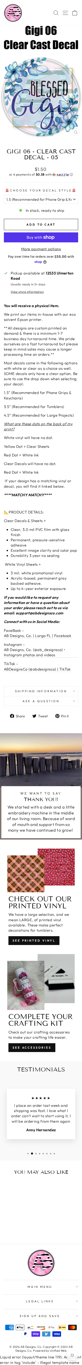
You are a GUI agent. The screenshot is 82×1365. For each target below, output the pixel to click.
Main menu (40, 1287)
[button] (41, 174)
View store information (27, 292)
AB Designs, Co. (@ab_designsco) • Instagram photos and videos (34, 652)
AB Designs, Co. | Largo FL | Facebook (37, 635)
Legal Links (40, 1301)
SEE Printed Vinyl (34, 940)
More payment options (41, 248)
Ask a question (41, 701)
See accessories (32, 1047)
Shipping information (41, 691)
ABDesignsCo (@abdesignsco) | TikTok (37, 669)
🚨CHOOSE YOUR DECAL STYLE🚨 (41, 190)
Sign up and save (40, 1316)
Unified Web (58, 1350)
